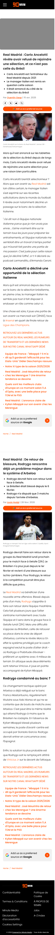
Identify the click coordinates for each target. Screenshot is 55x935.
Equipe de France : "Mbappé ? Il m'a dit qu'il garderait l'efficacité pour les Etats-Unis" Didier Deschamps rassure (28, 357)
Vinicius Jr (13, 759)
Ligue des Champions (16, 325)
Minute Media (10, 910)
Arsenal (9, 320)
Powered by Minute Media (22, 932)
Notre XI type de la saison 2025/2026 (27, 366)
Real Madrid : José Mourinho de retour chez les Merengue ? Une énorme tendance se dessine (28, 375)
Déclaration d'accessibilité (11, 917)
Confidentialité (11, 892)
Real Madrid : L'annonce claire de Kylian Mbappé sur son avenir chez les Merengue (28, 404)
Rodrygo (27, 601)
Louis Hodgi (13, 502)
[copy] (22, 103)
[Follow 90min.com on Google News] (47, 420)
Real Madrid (38, 184)
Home (5, 433)
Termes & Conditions (14, 901)
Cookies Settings (12, 924)
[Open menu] (5, 4)
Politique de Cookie (41, 894)
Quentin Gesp (14, 97)
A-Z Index (39, 915)
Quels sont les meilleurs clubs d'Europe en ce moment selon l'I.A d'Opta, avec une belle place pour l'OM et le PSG (26, 389)
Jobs (36, 910)
